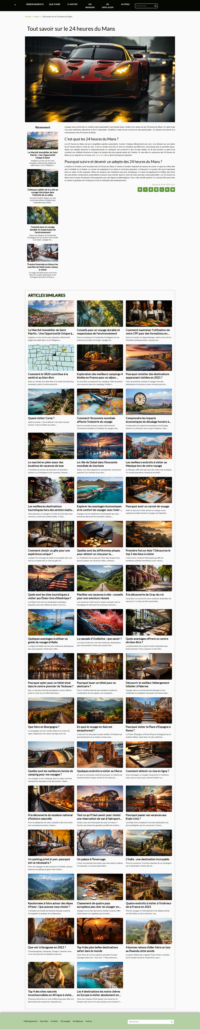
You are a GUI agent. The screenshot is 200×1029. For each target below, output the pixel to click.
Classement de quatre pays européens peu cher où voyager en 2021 (98, 906)
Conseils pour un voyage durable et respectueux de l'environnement (43, 230)
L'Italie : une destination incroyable (147, 859)
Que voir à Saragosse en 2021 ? (47, 947)
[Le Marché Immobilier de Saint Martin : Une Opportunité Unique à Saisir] (42, 141)
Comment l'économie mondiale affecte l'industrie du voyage (96, 419)
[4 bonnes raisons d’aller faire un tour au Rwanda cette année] (149, 931)
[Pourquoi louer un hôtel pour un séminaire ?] (100, 666)
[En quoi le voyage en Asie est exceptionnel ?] (100, 710)
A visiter (72, 4)
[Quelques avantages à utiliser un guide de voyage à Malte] (51, 622)
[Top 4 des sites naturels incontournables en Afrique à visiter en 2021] (51, 975)
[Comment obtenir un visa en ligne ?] (149, 754)
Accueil (28, 17)
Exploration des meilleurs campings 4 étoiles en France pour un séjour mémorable (100, 377)
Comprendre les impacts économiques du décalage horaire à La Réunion (147, 421)
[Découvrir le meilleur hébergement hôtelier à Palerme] (149, 666)
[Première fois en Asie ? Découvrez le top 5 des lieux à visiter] (149, 534)
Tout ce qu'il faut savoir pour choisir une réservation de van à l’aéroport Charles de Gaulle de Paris (99, 818)
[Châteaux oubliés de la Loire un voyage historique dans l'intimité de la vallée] (42, 178)
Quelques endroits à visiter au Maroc (99, 771)
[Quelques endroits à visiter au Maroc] (100, 754)
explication (99, 155)
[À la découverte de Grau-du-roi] (149, 578)
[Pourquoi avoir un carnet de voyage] (149, 490)
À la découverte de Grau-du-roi (145, 594)
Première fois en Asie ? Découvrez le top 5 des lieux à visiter (148, 552)
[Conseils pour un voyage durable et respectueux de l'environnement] (42, 215)
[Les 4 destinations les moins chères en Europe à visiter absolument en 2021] (100, 975)
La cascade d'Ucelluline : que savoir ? (99, 638)
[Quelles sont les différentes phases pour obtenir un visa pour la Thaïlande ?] (100, 534)
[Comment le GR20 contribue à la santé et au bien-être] (51, 357)
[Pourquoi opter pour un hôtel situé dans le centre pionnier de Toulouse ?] (51, 666)
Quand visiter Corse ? (41, 418)
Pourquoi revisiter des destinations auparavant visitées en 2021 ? (147, 375)
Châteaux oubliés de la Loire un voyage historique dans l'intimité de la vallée (42, 192)
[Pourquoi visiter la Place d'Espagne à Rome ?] (149, 710)
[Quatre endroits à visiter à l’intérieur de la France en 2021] (149, 887)
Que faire (54, 4)
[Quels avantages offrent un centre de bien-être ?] (149, 622)
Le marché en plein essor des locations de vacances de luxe (46, 463)
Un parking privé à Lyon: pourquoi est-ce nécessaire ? (49, 860)
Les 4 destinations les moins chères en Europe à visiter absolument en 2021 (98, 995)
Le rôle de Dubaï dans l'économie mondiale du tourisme (97, 463)
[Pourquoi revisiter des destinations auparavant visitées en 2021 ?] (149, 357)
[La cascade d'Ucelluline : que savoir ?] (100, 622)
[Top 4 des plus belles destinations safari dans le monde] (100, 931)
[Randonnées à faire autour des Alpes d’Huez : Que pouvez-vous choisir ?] (51, 887)
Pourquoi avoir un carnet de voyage (147, 506)
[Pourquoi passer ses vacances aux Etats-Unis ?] (149, 799)
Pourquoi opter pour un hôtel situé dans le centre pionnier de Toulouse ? (50, 684)
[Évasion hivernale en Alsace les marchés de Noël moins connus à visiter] (42, 253)
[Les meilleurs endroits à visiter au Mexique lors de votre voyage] (149, 446)
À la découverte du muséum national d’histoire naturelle (50, 816)
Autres (125, 4)
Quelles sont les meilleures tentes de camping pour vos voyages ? (50, 772)
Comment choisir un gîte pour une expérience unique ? (49, 552)
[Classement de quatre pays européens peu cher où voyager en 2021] (100, 887)
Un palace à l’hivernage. (91, 859)
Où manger (90, 6)
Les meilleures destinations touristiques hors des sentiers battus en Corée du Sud (50, 510)
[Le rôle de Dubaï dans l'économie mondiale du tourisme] (100, 446)
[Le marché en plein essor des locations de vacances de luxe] (51, 446)
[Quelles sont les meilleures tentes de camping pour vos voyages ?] (51, 754)
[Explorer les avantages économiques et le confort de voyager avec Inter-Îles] (100, 490)
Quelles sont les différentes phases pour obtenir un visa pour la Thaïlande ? (98, 554)
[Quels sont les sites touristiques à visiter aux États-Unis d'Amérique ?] (51, 578)
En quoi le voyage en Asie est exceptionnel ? (94, 728)
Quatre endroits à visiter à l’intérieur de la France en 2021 (148, 904)
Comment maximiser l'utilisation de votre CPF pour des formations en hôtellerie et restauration (148, 333)
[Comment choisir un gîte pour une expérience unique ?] (51, 534)
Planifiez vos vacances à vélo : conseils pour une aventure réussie (100, 596)
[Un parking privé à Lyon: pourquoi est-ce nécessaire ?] (51, 843)
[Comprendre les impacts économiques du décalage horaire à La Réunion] (149, 402)
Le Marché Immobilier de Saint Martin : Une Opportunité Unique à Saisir (43, 155)
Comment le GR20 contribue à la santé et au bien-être (48, 375)
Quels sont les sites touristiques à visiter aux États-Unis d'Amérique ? (49, 596)
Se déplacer (107, 6)
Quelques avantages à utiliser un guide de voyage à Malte (48, 640)
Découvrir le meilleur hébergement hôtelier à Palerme (147, 684)
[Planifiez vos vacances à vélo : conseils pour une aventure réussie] (100, 578)
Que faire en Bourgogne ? (43, 726)
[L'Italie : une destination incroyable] (149, 843)
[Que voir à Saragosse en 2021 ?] (51, 931)
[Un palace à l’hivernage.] (100, 843)
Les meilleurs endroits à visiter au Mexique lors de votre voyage (146, 463)
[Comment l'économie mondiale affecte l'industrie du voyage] (100, 402)
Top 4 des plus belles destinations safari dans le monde (97, 949)
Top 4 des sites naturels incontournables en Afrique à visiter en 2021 (50, 995)
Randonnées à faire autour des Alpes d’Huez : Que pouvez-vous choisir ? (50, 904)
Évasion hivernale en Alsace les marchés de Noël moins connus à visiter (42, 267)
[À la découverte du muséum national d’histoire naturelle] (51, 799)
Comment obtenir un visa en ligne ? (147, 771)
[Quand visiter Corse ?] (51, 402)
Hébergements (35, 4)
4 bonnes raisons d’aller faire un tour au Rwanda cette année (148, 949)
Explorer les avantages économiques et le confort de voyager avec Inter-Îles (99, 510)
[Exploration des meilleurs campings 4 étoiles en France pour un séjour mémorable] (100, 357)
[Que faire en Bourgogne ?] (51, 710)
